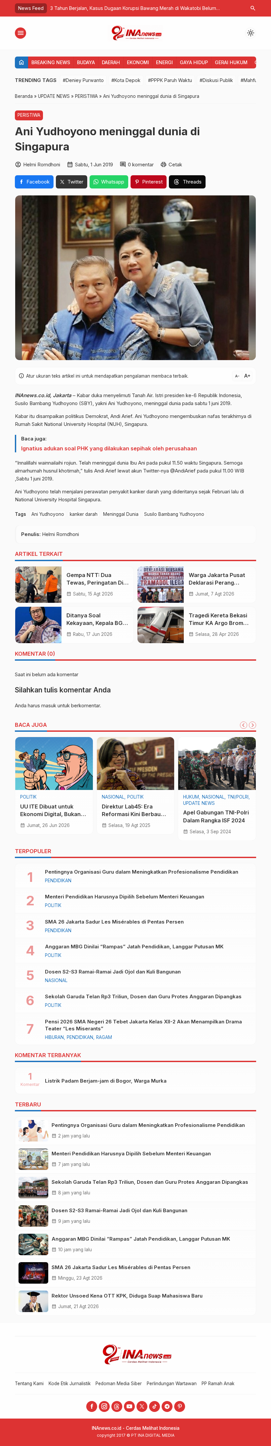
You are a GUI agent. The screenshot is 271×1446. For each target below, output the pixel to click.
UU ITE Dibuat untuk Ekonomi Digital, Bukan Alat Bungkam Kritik (50, 814)
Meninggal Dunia (120, 514)
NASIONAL (113, 797)
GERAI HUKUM (231, 62)
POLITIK (28, 797)
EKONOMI (138, 62)
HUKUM (191, 797)
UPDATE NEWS (199, 803)
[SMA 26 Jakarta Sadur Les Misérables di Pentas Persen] (33, 1273)
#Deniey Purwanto (83, 80)
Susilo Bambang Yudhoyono (174, 514)
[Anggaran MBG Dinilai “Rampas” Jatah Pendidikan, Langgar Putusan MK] (33, 1244)
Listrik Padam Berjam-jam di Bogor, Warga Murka (106, 1081)
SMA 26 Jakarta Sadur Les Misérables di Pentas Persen (114, 922)
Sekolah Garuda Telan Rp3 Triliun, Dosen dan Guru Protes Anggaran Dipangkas (143, 996)
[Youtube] (129, 1406)
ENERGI (164, 62)
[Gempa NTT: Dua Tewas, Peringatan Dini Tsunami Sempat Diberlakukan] (38, 584)
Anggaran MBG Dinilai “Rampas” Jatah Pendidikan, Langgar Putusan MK (134, 946)
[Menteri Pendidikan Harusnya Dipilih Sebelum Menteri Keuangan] (33, 1159)
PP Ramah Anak (218, 1383)
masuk (48, 705)
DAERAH (111, 62)
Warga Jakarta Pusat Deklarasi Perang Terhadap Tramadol (217, 583)
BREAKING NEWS (50, 62)
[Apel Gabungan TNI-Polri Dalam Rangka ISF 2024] (217, 763)
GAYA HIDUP (194, 62)
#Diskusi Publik (216, 80)
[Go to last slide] (243, 725)
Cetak (175, 164)
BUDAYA (86, 62)
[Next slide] (252, 725)
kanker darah (83, 514)
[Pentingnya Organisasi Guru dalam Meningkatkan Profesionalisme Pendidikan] (33, 1130)
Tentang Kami (29, 1383)
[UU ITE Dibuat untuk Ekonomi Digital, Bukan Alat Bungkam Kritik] (54, 763)
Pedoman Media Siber (119, 1383)
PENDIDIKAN (58, 881)
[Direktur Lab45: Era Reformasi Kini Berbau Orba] (135, 763)
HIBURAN (54, 1037)
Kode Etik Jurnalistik (70, 1383)
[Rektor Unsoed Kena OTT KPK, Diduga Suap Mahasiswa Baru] (33, 1301)
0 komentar (141, 164)
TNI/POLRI (238, 797)
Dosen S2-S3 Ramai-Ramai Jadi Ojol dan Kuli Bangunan (113, 972)
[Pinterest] (179, 1406)
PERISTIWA (29, 115)
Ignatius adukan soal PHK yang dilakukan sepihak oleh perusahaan (109, 448)
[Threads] (116, 1406)
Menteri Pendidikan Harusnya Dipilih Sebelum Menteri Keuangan (124, 896)
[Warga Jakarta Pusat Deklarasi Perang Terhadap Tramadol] (160, 584)
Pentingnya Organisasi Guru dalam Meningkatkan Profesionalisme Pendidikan (141, 872)
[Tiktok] (154, 1406)
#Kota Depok (125, 80)
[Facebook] (91, 1406)
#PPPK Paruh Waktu (170, 80)
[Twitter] (141, 1406)
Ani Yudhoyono (47, 514)
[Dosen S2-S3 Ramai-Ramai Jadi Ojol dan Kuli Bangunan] (33, 1216)
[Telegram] (167, 1406)
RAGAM (104, 1037)
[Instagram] (104, 1406)
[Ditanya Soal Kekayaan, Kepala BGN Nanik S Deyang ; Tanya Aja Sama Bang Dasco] (38, 625)
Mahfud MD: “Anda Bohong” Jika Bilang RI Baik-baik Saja (171, 8)
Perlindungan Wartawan (172, 1383)
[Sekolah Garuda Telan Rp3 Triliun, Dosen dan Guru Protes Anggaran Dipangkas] (33, 1187)
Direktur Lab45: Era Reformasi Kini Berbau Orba (131, 814)
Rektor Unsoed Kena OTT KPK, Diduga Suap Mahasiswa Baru (127, 1296)
